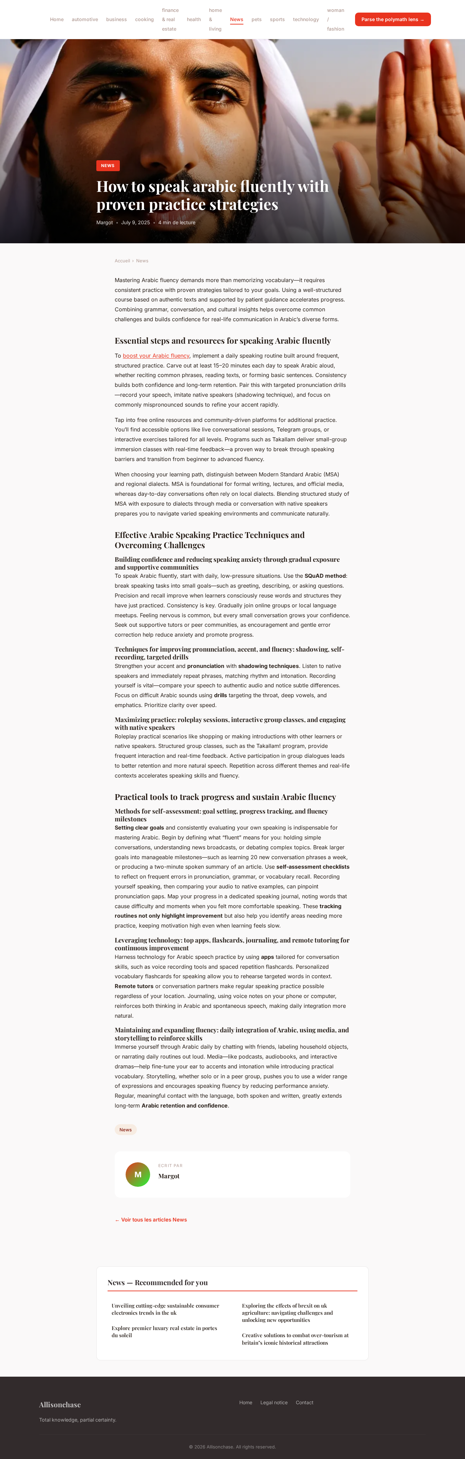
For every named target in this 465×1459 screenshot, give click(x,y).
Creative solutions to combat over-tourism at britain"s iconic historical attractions (295, 1339)
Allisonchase (60, 1404)
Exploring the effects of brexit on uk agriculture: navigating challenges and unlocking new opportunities (287, 1313)
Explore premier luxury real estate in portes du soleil (164, 1332)
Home (57, 19)
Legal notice (274, 1402)
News (236, 19)
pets (257, 19)
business (116, 19)
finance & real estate (170, 19)
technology (306, 19)
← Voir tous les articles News (151, 1219)
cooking (144, 19)
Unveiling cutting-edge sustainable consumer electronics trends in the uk (165, 1309)
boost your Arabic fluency (156, 355)
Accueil (122, 260)
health (194, 19)
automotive (85, 19)
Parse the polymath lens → (393, 19)
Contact (305, 1402)
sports (277, 19)
